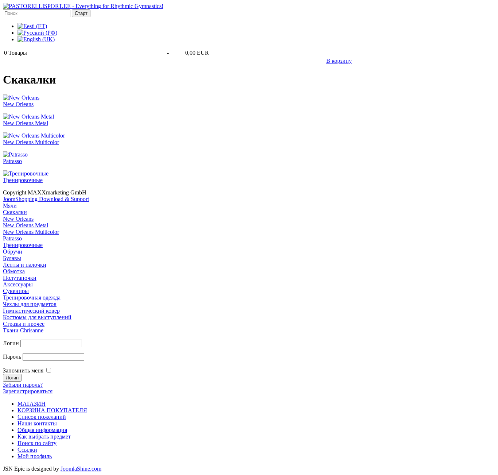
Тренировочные (23, 180)
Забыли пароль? (23, 385)
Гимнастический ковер (31, 311)
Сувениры (16, 291)
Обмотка (14, 271)
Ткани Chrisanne (23, 330)
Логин (11, 343)
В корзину (339, 61)
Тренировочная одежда (32, 297)
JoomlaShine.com (81, 469)
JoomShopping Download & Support (46, 199)
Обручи (12, 251)
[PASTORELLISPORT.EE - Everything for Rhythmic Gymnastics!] (83, 6)
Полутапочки (19, 278)
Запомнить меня (23, 370)
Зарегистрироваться (27, 391)
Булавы (12, 258)
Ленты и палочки (24, 265)
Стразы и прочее (23, 324)
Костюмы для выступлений (37, 317)
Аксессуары (18, 284)
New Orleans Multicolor (31, 142)
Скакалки (15, 212)
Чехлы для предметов (30, 304)
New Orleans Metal (25, 123)
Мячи (10, 205)
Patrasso (12, 161)
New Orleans (18, 104)
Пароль (12, 357)
